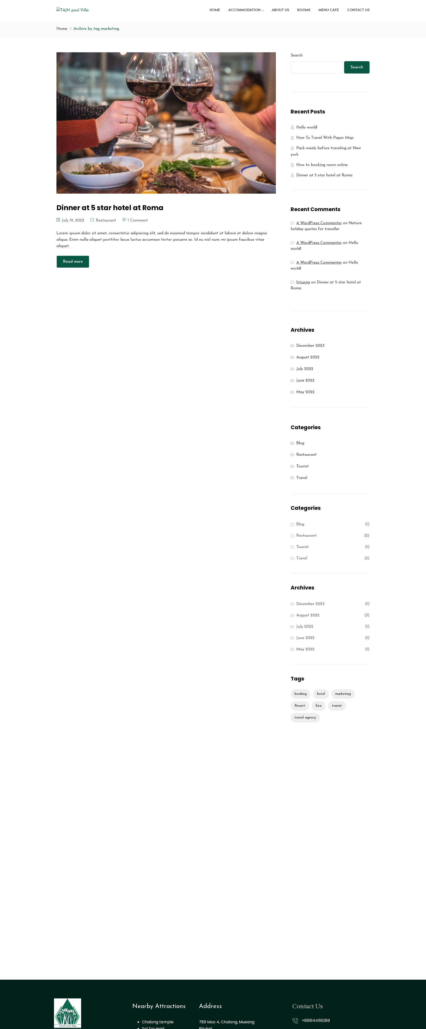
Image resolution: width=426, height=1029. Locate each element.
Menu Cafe (329, 10)
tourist (337, 706)
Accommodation (244, 10)
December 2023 (310, 346)
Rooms (303, 10)
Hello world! (306, 127)
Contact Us (358, 10)
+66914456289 (316, 1020)
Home (215, 10)
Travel (301, 478)
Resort (300, 706)
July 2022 (304, 369)
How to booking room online (322, 165)
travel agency (305, 717)
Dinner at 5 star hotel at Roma (324, 175)
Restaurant (106, 220)
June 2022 (305, 381)
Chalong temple (158, 1022)
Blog (300, 443)
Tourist (302, 466)
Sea (318, 706)
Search (296, 55)
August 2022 (308, 357)
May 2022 (305, 392)
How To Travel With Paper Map (325, 138)
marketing (343, 694)
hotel (321, 694)
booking (301, 694)
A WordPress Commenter (319, 263)
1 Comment (138, 220)
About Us (280, 10)
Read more (73, 262)
